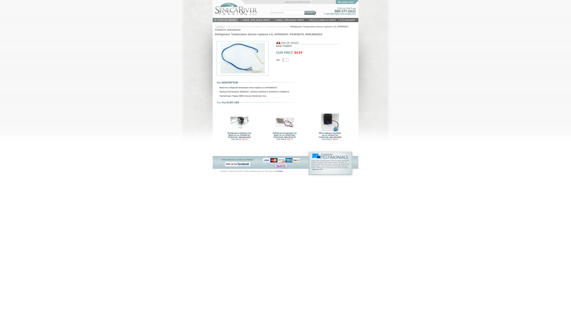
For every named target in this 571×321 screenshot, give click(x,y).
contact (300, 2)
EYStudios (279, 171)
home (287, 2)
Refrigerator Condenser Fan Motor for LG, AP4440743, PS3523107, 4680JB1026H (239, 135)
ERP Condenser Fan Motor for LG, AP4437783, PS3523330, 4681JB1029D (330, 135)
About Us (231, 160)
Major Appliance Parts (242, 27)
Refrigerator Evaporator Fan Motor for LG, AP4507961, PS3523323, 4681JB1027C (285, 135)
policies (307, 2)
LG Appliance (258, 27)
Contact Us (241, 160)
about (293, 2)
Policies (250, 160)
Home (228, 27)
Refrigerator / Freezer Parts (277, 27)
